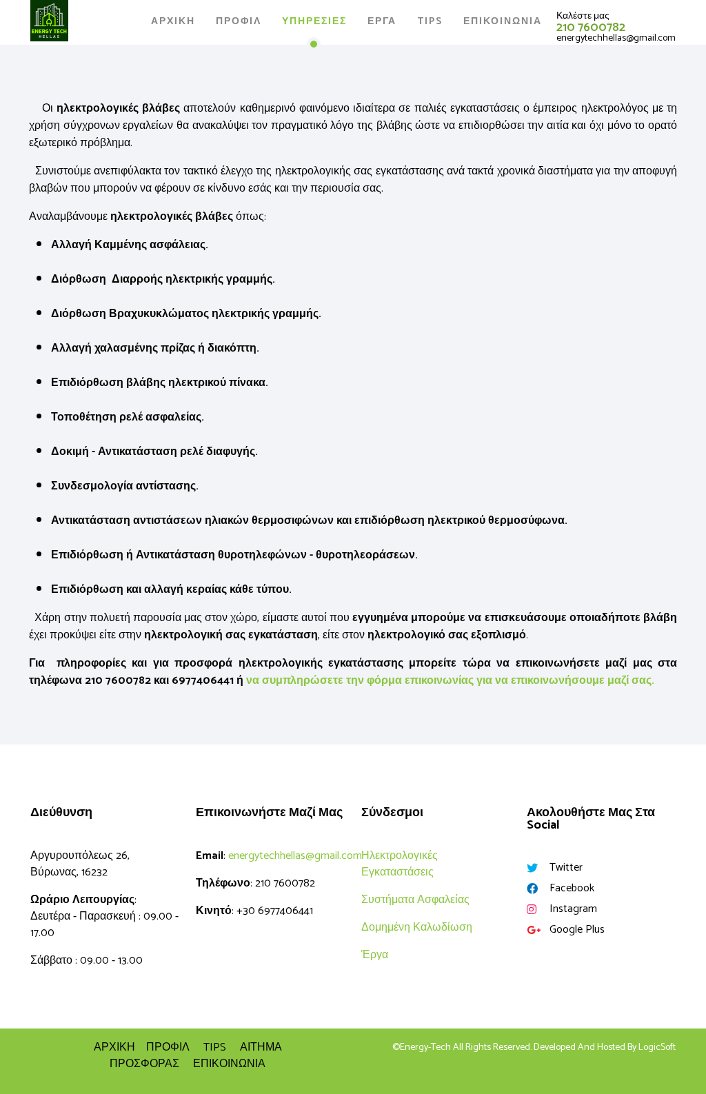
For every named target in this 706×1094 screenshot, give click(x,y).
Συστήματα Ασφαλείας (415, 900)
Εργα (381, 22)
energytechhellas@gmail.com (616, 38)
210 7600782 (590, 27)
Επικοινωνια (502, 22)
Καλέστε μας (582, 16)
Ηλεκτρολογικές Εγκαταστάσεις (399, 864)
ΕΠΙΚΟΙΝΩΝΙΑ (229, 1064)
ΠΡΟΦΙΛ (168, 1047)
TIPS (214, 1047)
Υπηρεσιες (314, 22)
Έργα (374, 955)
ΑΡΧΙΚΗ (173, 22)
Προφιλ (238, 22)
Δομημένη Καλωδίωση (416, 927)
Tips (430, 22)
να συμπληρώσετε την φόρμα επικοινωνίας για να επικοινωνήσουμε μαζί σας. (450, 680)
